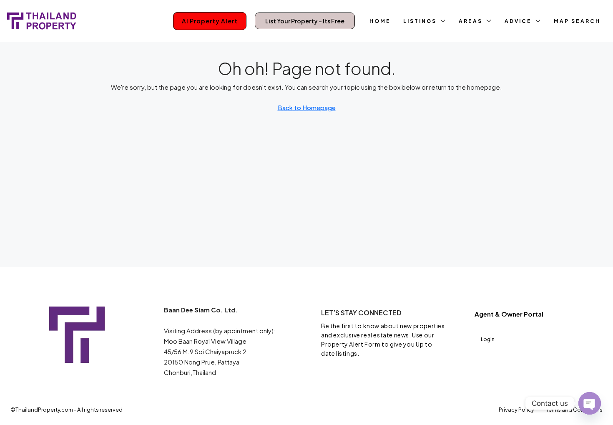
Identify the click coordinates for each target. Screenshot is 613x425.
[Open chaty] (589, 403)
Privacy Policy (516, 409)
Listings (420, 21)
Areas (470, 21)
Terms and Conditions (574, 409)
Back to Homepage (307, 107)
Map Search (577, 21)
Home (380, 21)
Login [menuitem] (488, 339)
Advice (518, 21)
